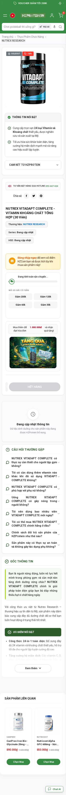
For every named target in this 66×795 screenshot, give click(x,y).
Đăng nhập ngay (27, 257)
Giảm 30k (45, 305)
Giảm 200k (20, 296)
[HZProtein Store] (33, 15)
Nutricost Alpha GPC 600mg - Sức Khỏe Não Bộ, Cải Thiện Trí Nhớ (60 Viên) (47, 743)
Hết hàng (35, 387)
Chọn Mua (18, 762)
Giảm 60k (20, 305)
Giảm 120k (45, 296)
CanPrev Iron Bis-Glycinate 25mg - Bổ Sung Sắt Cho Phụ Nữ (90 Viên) (18, 743)
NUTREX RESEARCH (34, 224)
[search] (60, 26)
